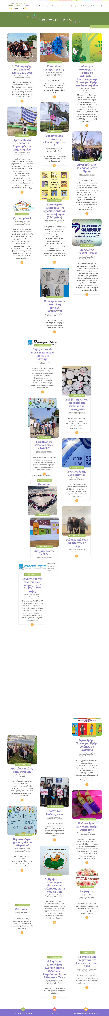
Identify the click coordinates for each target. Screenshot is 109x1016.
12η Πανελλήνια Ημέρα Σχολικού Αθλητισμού (87, 590)
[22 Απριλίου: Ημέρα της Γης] (54, 47)
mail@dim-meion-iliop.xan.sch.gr (86, 1013)
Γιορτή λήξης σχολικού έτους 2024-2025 (22, 599)
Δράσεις (28, 75)
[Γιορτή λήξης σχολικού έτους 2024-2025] (22, 577)
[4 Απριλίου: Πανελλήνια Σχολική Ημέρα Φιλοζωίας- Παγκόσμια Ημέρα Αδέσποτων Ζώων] (54, 942)
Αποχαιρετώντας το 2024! (22, 707)
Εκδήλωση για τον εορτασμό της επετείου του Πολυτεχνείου (54, 548)
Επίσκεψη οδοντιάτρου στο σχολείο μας (22, 642)
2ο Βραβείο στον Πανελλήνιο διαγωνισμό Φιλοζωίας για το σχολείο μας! (54, 885)
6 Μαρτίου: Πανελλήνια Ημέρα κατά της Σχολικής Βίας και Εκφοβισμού (87, 681)
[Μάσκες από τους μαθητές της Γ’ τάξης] (54, 664)
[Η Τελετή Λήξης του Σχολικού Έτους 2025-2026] (22, 47)
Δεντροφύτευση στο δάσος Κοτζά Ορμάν (87, 168)
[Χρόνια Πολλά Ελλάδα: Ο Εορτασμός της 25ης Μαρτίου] (22, 121)
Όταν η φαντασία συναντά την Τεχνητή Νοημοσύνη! (54, 306)
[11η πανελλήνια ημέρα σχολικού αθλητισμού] (22, 820)
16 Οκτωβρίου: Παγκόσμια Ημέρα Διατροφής (87, 826)
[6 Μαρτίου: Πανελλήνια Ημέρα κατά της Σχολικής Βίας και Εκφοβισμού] (87, 656)
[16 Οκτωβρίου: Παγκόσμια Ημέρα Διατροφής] (87, 804)
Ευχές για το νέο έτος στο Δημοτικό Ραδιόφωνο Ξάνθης (87, 510)
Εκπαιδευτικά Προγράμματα (54, 74)
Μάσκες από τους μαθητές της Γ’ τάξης (54, 687)
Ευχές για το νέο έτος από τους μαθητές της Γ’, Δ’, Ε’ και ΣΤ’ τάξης (54, 732)
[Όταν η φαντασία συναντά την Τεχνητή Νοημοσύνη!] (54, 282)
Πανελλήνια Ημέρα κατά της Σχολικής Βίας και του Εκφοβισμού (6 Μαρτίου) (54, 211)
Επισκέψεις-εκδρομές (89, 174)
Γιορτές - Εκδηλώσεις (19, 75)
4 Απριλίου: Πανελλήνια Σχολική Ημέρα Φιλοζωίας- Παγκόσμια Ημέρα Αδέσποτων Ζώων (54, 969)
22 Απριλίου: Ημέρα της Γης (54, 68)
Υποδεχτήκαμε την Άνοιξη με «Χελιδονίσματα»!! (54, 140)
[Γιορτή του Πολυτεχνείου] (54, 792)
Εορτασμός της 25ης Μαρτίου (54, 617)
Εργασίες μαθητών (19, 77)
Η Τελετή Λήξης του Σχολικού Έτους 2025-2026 (22, 69)
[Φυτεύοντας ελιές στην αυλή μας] (22, 749)
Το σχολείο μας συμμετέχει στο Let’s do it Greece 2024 (87, 961)
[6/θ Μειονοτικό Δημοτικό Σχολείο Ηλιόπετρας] (18, 5)
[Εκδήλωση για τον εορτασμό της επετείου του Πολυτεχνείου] (54, 524)
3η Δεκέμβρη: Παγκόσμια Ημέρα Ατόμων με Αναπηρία (87, 745)
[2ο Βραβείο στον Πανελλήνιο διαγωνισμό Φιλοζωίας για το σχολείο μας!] (54, 860)
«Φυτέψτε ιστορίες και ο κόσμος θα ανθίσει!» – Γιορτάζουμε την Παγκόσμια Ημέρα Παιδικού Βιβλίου (87, 76)
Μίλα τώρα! (22, 909)
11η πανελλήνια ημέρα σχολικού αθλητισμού (22, 842)
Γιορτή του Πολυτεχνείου (54, 812)
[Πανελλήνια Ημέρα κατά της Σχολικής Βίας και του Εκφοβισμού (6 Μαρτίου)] (54, 185)
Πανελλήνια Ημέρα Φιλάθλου (86, 251)
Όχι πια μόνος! (22, 218)
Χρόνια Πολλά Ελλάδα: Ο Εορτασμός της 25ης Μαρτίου (22, 144)
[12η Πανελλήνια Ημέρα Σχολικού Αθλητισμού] (87, 568)
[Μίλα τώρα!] (22, 890)
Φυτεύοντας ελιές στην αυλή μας (22, 770)
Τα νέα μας (27, 77)
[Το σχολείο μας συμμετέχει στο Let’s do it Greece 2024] (87, 938)
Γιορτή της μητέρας (87, 892)
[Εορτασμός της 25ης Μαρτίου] (54, 596)
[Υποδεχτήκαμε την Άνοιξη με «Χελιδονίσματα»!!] (54, 117)
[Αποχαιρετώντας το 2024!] (22, 686)
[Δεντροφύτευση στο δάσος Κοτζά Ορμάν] (87, 146)
